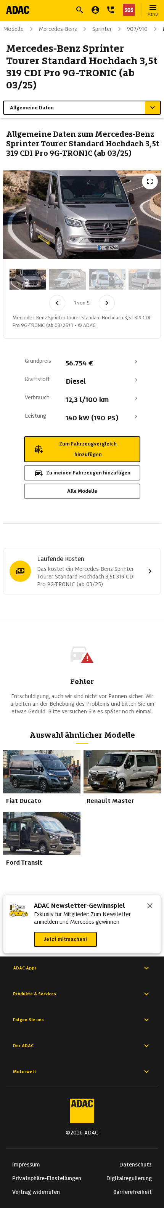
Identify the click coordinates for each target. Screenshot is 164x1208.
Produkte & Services (34, 994)
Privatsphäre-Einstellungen (46, 1178)
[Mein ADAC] (95, 9)
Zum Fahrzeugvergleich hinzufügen (88, 449)
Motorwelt (24, 1071)
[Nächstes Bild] (107, 303)
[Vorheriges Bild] (57, 303)
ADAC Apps (25, 968)
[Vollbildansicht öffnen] (150, 181)
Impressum (26, 1164)
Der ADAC (23, 1045)
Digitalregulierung (129, 1178)
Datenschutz (135, 1164)
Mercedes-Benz (58, 29)
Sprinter (102, 29)
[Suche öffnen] (79, 9)
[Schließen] (149, 906)
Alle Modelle (82, 491)
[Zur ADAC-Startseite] (17, 10)
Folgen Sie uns (28, 1019)
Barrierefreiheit (132, 1192)
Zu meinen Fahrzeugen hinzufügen (88, 472)
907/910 (137, 29)
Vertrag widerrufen (36, 1192)
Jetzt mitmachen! (65, 939)
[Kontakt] (110, 9)
